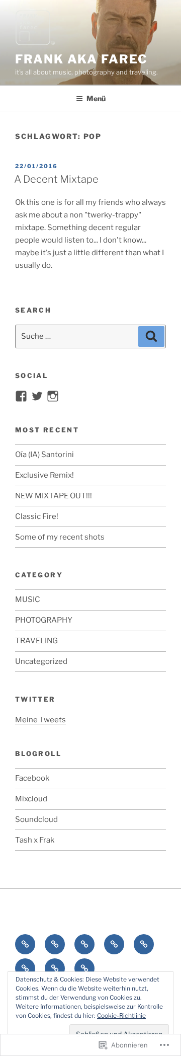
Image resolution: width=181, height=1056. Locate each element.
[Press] (144, 944)
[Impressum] (84, 968)
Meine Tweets (40, 719)
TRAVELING (36, 640)
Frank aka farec (81, 59)
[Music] (55, 944)
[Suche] (151, 336)
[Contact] (55, 968)
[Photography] (114, 944)
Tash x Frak (34, 840)
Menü (96, 98)
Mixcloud (31, 798)
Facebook (32, 778)
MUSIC (27, 599)
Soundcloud (36, 819)
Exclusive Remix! (44, 475)
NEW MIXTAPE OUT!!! (53, 495)
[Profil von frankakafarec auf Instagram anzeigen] (53, 396)
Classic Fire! (36, 516)
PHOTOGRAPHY (43, 620)
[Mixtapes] (84, 944)
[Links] (25, 968)
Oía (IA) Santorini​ (44, 454)
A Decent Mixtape (56, 179)
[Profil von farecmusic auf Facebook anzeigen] (21, 396)
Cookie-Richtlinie (121, 1015)
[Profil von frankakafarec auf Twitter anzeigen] (37, 396)
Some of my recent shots (60, 537)
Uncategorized (41, 661)
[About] (25, 944)
